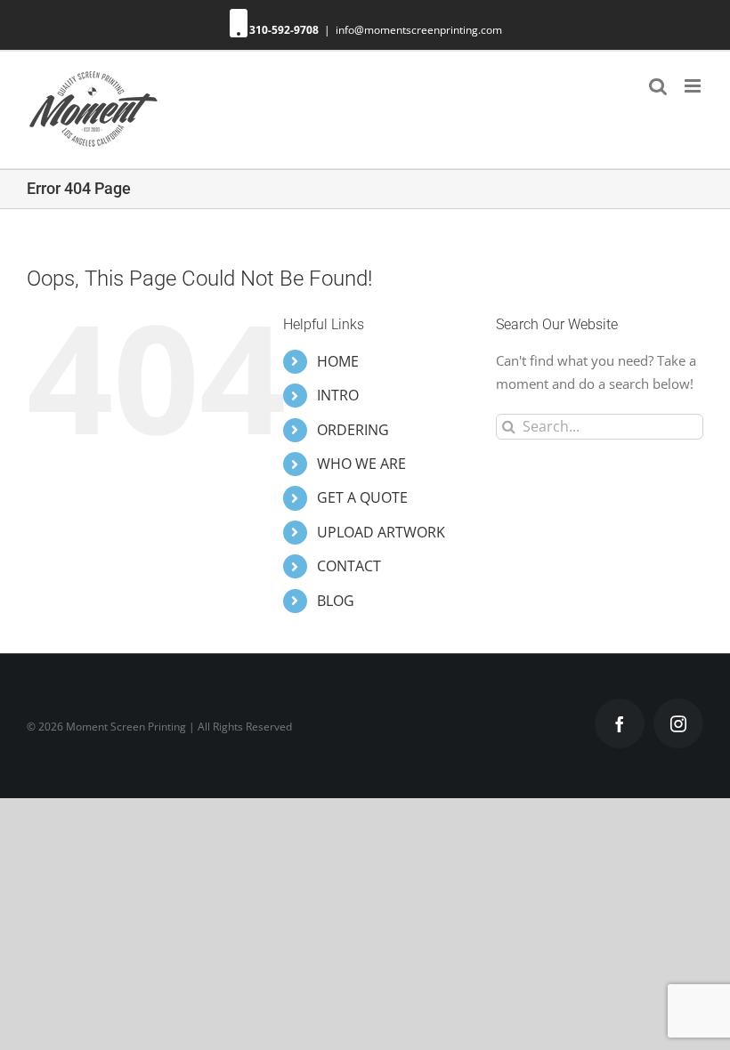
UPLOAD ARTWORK (381, 532)
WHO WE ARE (361, 463)
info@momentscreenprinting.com (419, 29)
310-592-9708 (284, 29)
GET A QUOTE (362, 497)
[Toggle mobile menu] (694, 86)
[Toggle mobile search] (658, 86)
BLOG (335, 600)
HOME (338, 361)
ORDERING (353, 430)
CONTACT (349, 566)
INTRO (338, 395)
